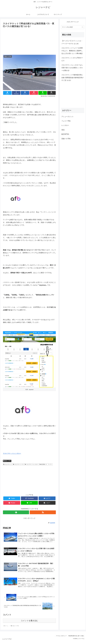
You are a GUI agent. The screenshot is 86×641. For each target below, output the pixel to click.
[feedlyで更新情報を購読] (16, 512)
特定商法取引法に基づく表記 (76, 635)
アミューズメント (67, 116)
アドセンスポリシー (61, 635)
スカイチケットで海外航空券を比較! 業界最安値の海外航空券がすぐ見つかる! (72, 77)
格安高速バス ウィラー (46, 464)
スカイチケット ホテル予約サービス (72, 59)
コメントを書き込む (29, 621)
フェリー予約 (66, 121)
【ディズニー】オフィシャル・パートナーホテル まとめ (72, 42)
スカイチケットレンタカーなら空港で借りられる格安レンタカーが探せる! (72, 67)
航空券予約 (65, 134)
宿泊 (62, 130)
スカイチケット (8, 464)
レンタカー (65, 125)
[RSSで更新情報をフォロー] (43, 512)
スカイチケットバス (19, 464)
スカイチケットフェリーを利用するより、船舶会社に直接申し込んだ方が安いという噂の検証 (72, 50)
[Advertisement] (29, 41)
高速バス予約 (8, 460)
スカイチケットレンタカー (12, 453)
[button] (82, 27)
